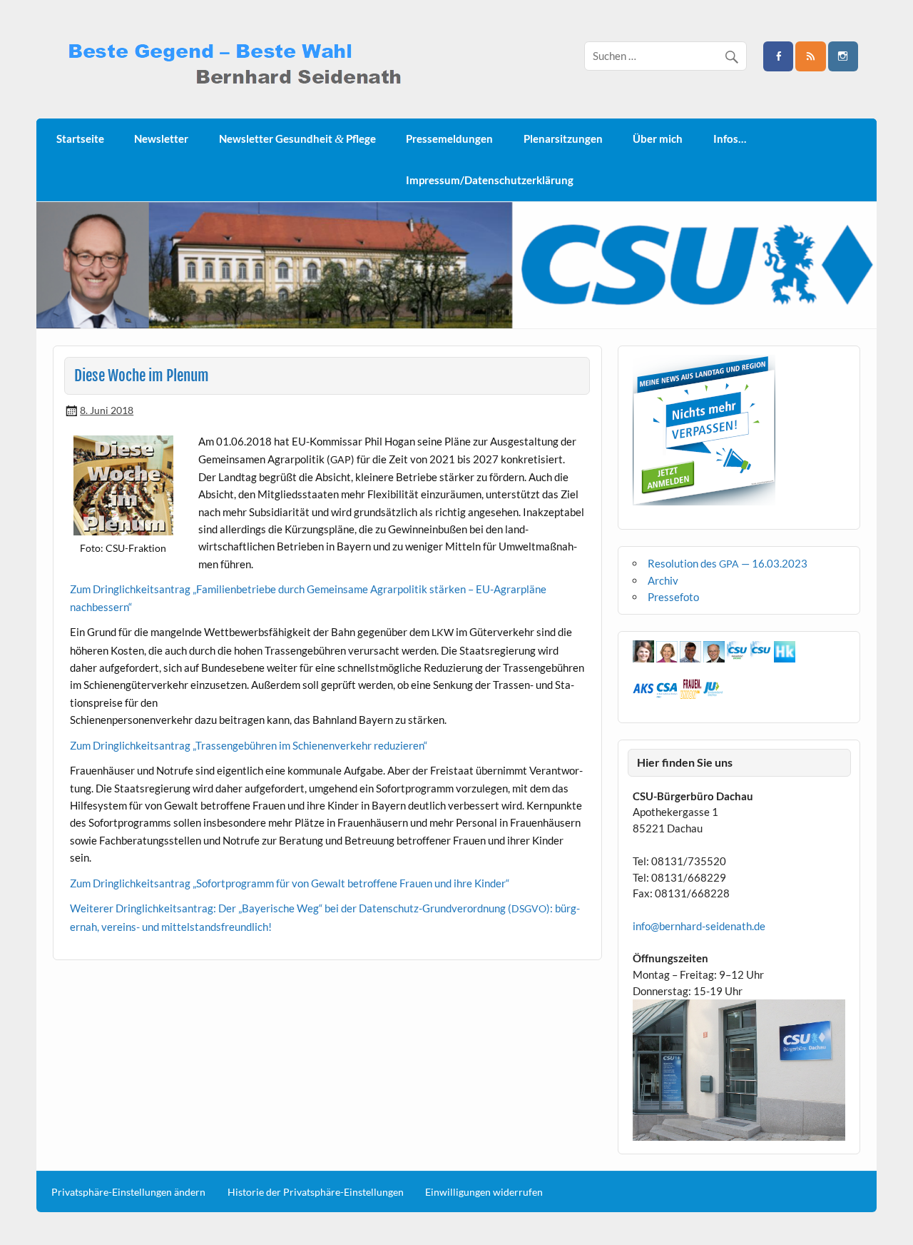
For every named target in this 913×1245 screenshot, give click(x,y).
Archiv (663, 580)
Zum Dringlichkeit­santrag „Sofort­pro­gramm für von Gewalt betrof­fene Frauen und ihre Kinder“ (289, 883)
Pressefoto (673, 596)
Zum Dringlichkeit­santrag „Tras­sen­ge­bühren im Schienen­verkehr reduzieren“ (248, 745)
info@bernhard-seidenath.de (699, 925)
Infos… (729, 138)
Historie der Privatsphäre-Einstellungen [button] (316, 1192)
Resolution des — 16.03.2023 (727, 563)
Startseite (80, 138)
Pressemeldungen (449, 138)
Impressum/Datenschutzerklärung (489, 179)
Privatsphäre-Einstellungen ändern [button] (128, 1192)
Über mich (658, 138)
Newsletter (161, 138)
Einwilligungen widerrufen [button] (484, 1192)
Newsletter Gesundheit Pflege (297, 139)
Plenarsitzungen (563, 138)
